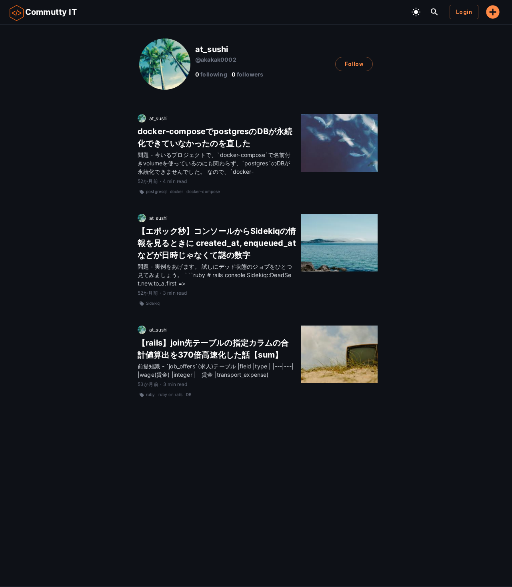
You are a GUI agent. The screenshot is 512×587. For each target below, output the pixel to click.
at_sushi (158, 118)
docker (177, 191)
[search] (434, 12)
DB (189, 394)
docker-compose (203, 191)
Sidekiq (153, 303)
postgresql (156, 191)
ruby (150, 394)
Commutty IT (51, 12)
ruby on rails (170, 394)
